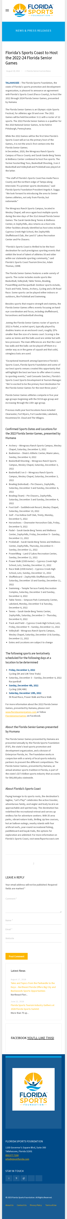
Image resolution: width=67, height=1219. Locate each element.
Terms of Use (50, 1205)
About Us (9, 1205)
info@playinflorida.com (17, 1159)
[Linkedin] (23, 1178)
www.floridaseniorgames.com (21, 712)
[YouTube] (38, 1178)
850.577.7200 (12, 1155)
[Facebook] (16, 1178)
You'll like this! (40, 1038)
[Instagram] (31, 1178)
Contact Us (21, 1205)
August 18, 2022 (13, 71)
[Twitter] (8, 1178)
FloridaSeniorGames (15, 715)
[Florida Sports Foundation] (34, 10)
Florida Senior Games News (39, 71)
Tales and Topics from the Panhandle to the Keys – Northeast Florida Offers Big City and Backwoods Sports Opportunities (33, 987)
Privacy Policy (36, 1205)
